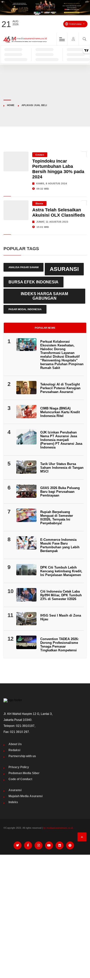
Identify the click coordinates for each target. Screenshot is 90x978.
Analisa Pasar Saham (23, 267)
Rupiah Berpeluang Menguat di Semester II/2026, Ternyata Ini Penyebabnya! (56, 517)
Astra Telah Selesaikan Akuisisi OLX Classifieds (58, 212)
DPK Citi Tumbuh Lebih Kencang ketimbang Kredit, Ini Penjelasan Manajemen (61, 571)
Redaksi (14, 750)
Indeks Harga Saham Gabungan (44, 296)
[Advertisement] (45, 906)
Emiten (40, 154)
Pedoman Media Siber (24, 773)
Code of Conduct (20, 779)
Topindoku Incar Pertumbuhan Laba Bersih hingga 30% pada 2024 (58, 169)
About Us (15, 744)
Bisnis (39, 203)
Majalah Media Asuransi (25, 796)
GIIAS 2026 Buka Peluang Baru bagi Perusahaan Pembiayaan (60, 491)
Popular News (45, 327)
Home (10, 105)
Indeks (13, 802)
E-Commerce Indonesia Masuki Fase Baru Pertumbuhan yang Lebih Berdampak (60, 545)
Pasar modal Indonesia (25, 309)
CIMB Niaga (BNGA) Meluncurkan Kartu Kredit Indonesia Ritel (60, 412)
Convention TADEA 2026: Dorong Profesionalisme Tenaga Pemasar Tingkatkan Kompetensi (59, 644)
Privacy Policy (18, 767)
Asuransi (64, 269)
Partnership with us (22, 756)
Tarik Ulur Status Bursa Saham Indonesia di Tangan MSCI (62, 467)
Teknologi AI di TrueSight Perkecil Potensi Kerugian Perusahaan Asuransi (60, 388)
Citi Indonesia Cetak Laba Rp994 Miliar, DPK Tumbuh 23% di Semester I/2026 (61, 595)
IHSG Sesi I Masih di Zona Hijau (60, 617)
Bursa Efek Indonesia (33, 282)
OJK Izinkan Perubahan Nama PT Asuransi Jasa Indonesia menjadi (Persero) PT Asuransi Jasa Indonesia (61, 439)
